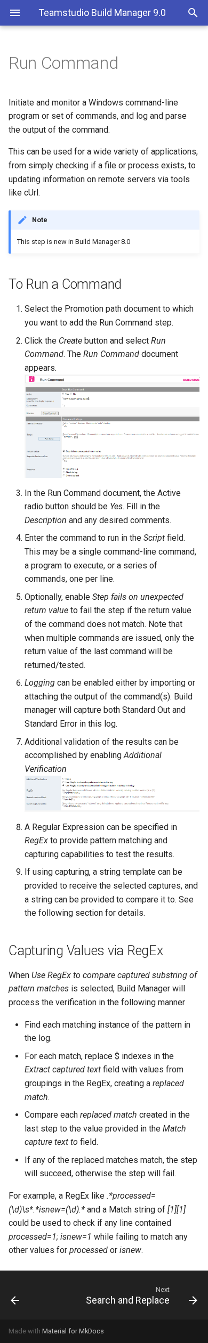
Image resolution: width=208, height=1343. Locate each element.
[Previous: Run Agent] (27, 1295)
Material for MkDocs (73, 1331)
